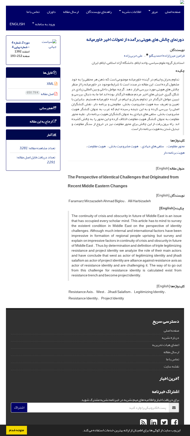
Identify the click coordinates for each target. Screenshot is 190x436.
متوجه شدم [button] (16, 430)
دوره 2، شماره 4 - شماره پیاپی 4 (20, 45)
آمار (49, 134)
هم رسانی (46, 108)
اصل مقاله (40, 94)
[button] (81, 431)
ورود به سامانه (45, 24)
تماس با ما (33, 11)
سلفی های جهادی (153, 146)
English (17, 24)
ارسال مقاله (71, 11)
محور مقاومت (176, 146)
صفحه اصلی (172, 11)
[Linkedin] (153, 423)
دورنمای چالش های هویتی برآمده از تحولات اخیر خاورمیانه (135, 39)
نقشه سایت (171, 366)
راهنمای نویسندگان (99, 11)
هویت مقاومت (97, 146)
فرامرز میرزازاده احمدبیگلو (167, 55)
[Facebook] (174, 423)
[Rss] (143, 423)
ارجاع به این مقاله (41, 121)
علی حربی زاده (133, 55)
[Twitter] (163, 423)
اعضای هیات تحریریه (165, 344)
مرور (154, 11)
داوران (51, 11)
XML (50, 83)
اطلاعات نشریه (131, 11)
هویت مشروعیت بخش (123, 146)
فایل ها (48, 72)
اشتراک (19, 407)
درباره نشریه (170, 337)
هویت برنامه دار (174, 152)
